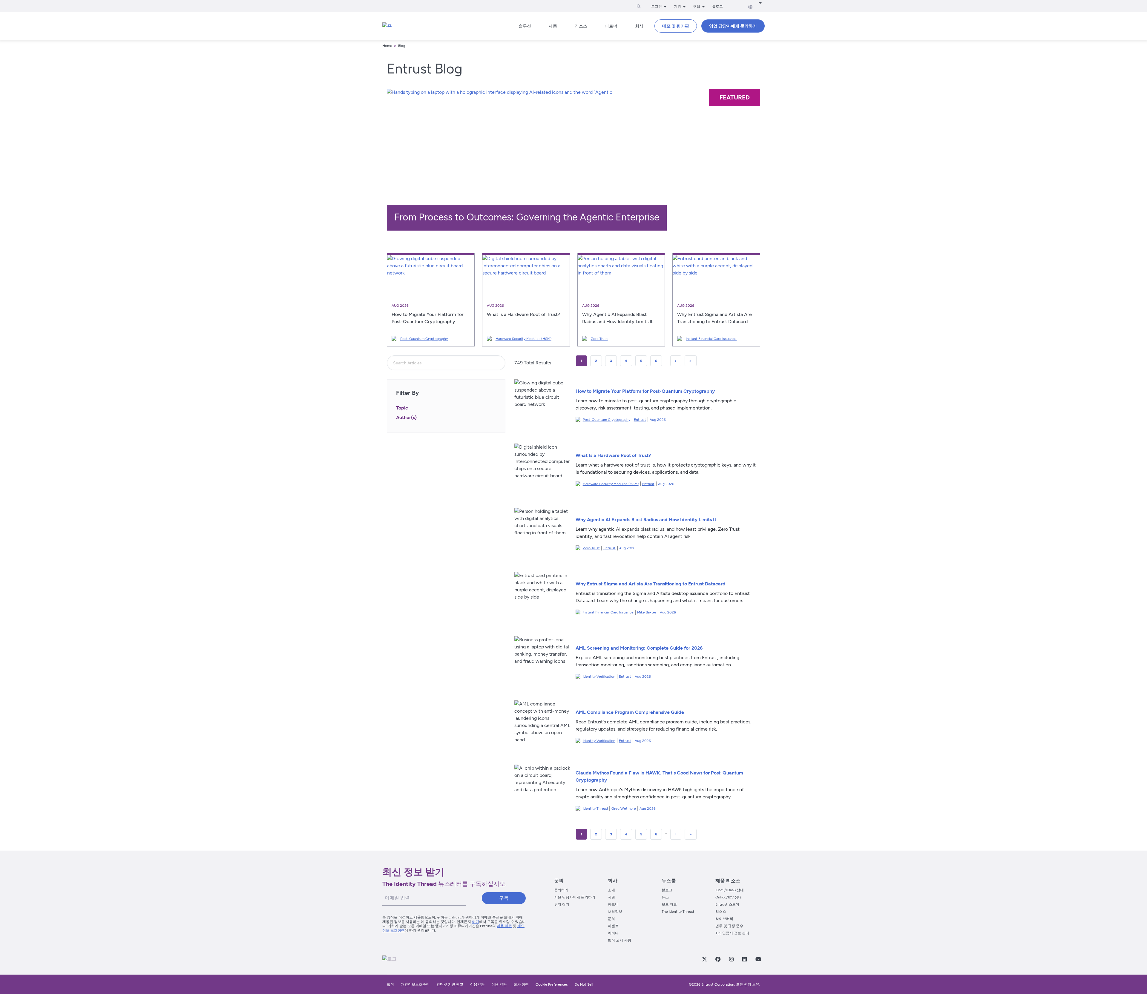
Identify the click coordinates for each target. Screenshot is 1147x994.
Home (387, 46)
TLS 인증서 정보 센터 (732, 933)
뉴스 (665, 897)
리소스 (720, 911)
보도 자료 (669, 904)
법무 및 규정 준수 (729, 926)
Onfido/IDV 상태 (728, 897)
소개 (611, 890)
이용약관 (477, 984)
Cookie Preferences (552, 984)
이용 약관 (504, 926)
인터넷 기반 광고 (449, 984)
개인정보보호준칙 (415, 984)
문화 (611, 919)
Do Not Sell (584, 984)
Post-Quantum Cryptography (424, 339)
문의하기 (561, 890)
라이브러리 (724, 919)
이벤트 (613, 926)
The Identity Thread (678, 911)
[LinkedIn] (744, 959)
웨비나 (613, 933)
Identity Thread (595, 808)
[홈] (387, 26)
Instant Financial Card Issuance (711, 339)
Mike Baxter (646, 612)
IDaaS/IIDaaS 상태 (729, 890)
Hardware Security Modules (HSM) (523, 339)
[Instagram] (731, 959)
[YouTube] (758, 959)
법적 (390, 984)
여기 (475, 922)
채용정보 (615, 911)
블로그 (717, 6)
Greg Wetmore (623, 808)
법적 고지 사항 (619, 940)
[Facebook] (718, 959)
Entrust (640, 420)
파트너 (613, 904)
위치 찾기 (561, 904)
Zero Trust (599, 339)
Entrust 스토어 (727, 904)
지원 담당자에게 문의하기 (574, 897)
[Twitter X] (704, 959)
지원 (611, 897)
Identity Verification (599, 676)
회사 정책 (521, 984)
